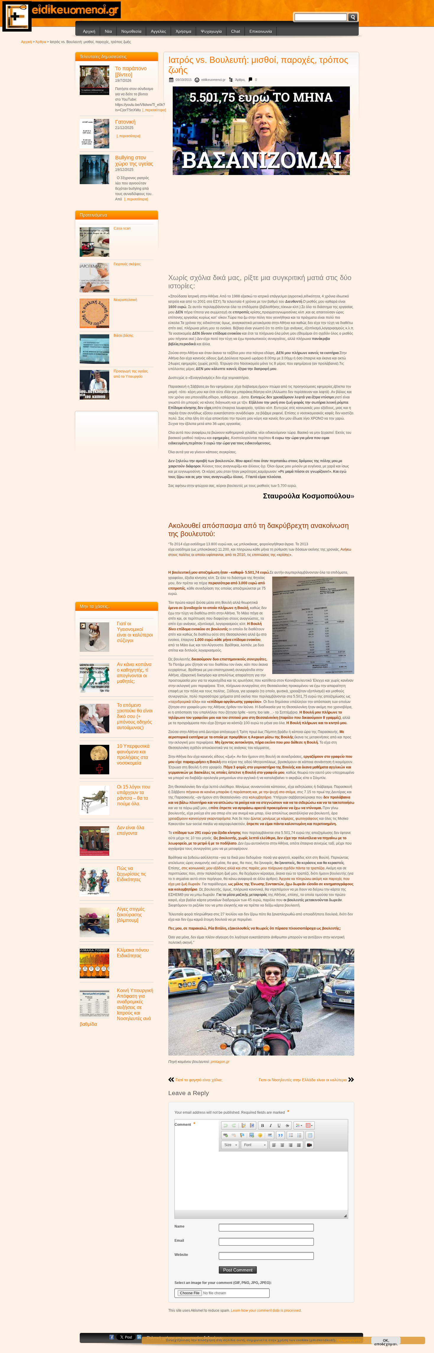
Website (181, 1255)
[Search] (352, 17)
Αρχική (89, 31)
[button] (225, 1125)
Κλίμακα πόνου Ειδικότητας (133, 952)
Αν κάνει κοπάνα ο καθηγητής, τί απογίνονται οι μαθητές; (134, 673)
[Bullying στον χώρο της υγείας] (94, 169)
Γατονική (125, 122)
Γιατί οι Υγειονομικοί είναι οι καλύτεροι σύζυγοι (135, 632)
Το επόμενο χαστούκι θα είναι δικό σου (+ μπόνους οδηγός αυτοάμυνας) (135, 716)
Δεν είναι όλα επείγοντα (130, 830)
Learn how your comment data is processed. (266, 1310)
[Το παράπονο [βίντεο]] (94, 80)
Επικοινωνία (260, 31)
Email (179, 1241)
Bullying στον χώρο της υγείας (134, 161)
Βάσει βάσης (123, 335)
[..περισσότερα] (154, 110)
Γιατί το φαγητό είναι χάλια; (199, 1080)
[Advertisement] (261, 220)
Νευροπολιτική (125, 300)
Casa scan (122, 228)
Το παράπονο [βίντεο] (131, 72)
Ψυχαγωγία (211, 31)
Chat (235, 31)
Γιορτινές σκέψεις (127, 264)
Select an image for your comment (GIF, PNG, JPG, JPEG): (223, 1283)
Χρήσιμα (183, 31)
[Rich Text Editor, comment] (261, 1180)
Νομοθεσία (131, 31)
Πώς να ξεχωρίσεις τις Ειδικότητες (131, 874)
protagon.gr (220, 1062)
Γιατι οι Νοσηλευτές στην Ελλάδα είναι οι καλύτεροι (303, 1080)
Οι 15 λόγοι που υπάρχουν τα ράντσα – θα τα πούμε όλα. (133, 795)
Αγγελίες (158, 31)
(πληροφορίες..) (350, 1340)
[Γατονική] (94, 133)
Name (179, 1226)
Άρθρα (40, 42)
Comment (184, 1124)
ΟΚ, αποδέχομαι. (386, 1341)
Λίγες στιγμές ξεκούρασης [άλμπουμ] (131, 914)
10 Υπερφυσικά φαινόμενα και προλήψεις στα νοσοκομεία (133, 754)
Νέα (108, 31)
